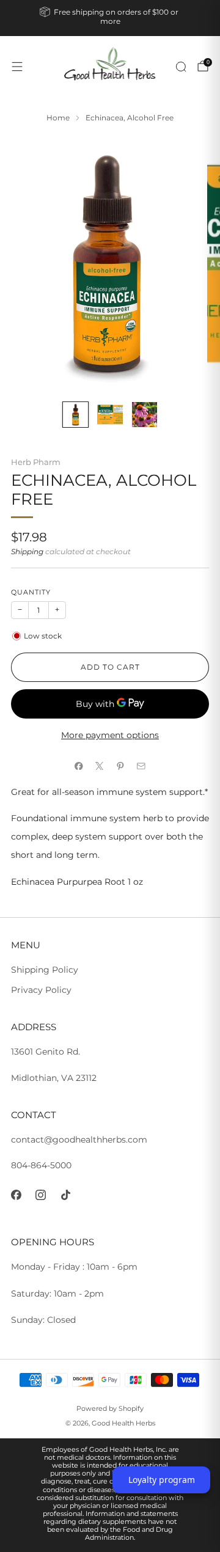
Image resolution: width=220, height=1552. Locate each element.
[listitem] (110, 18)
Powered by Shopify (110, 1408)
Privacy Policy (41, 990)
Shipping (27, 551)
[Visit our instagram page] (41, 1194)
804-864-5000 (41, 1165)
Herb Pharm (36, 462)
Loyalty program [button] (161, 1479)
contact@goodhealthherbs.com (79, 1139)
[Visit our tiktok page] (65, 1194)
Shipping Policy (44, 970)
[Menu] (17, 66)
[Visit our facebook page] (16, 1194)
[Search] (181, 66)
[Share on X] (100, 766)
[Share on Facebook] (79, 766)
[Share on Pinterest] (120, 766)
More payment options (110, 735)
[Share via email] (141, 766)
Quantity (31, 592)
